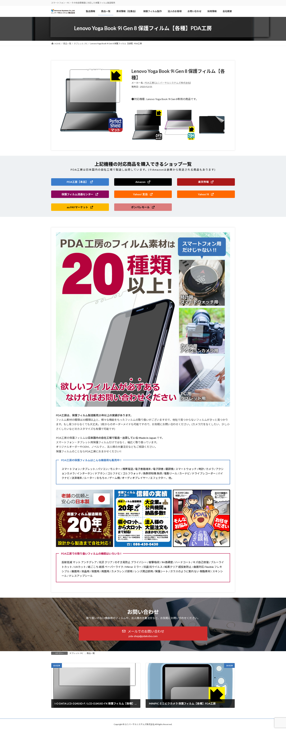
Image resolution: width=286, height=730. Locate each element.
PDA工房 (149, 82)
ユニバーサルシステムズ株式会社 (172, 82)
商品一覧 (91, 653)
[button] (80, 182)
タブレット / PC (76, 653)
